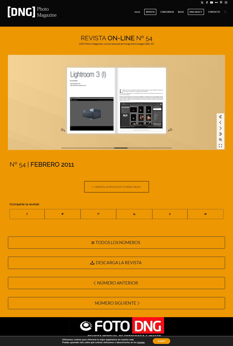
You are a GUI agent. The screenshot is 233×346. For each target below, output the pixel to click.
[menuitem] (137, 12)
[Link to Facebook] (207, 2)
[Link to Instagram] (226, 2)
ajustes (141, 342)
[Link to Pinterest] (221, 2)
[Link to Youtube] (211, 2)
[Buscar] (225, 12)
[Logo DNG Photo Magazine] (31, 12)
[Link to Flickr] (216, 2)
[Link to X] (202, 2)
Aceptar (161, 341)
